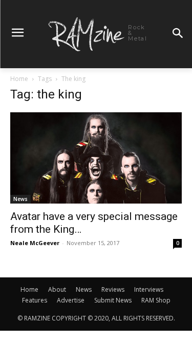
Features (34, 300)
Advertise (70, 300)
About (57, 289)
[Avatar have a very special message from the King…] (96, 158)
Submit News (113, 300)
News (20, 199)
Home (19, 78)
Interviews (148, 289)
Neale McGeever (34, 243)
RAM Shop (155, 300)
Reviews (112, 289)
